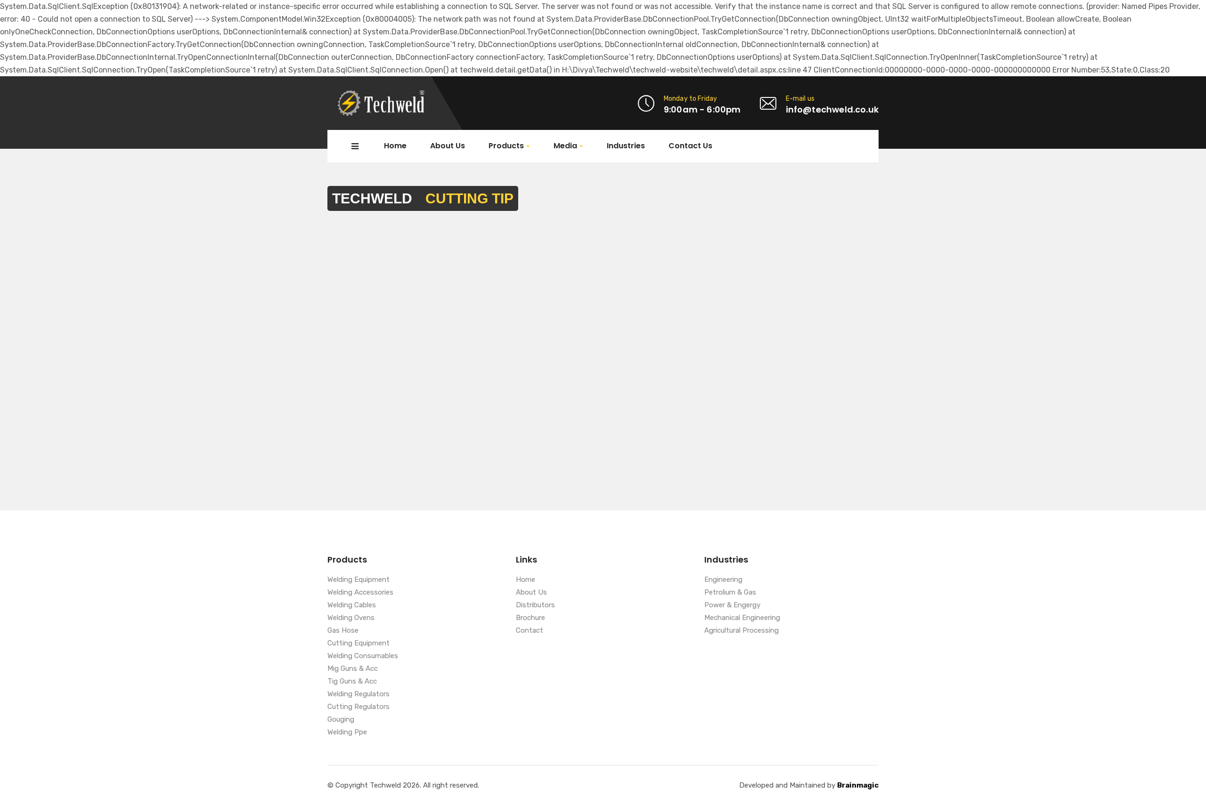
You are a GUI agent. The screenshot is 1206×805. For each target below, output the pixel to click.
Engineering (723, 580)
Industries (626, 146)
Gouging (340, 720)
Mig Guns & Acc (352, 669)
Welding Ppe (347, 732)
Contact (529, 631)
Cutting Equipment (358, 643)
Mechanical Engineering (742, 618)
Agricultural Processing (741, 631)
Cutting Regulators (358, 707)
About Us (447, 146)
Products (506, 146)
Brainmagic (858, 785)
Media (565, 146)
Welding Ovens (351, 618)
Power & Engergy (732, 605)
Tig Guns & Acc (352, 681)
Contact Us (690, 146)
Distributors (535, 605)
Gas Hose (343, 631)
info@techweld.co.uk (832, 109)
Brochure (530, 618)
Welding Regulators (358, 694)
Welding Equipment (358, 580)
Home (395, 146)
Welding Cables (351, 605)
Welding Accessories (360, 592)
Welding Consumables (362, 656)
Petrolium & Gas (730, 592)
